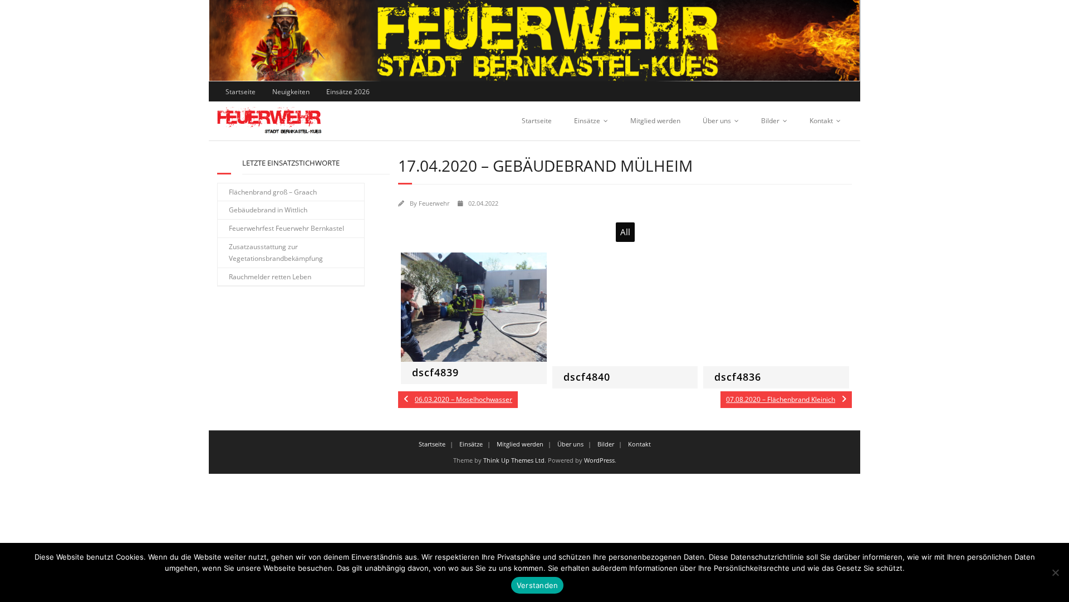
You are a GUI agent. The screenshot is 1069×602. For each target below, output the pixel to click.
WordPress (599, 460)
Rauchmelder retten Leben (270, 276)
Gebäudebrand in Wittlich (268, 210)
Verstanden (537, 585)
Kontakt (821, 120)
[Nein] (1055, 572)
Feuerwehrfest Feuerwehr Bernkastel (286, 228)
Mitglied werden (655, 120)
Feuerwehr (434, 203)
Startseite (240, 91)
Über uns (717, 120)
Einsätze (587, 120)
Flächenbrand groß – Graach (273, 192)
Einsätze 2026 (348, 91)
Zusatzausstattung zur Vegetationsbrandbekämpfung (276, 253)
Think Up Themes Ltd (514, 460)
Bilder (770, 120)
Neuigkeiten (291, 91)
